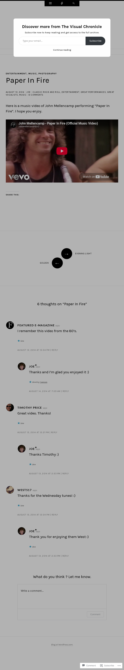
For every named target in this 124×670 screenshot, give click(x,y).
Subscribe (95, 40)
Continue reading (62, 50)
